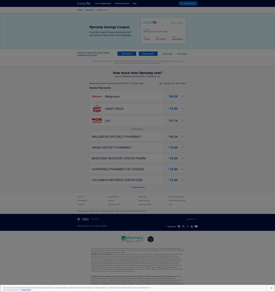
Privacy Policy (26, 290)
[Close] (271, 288)
